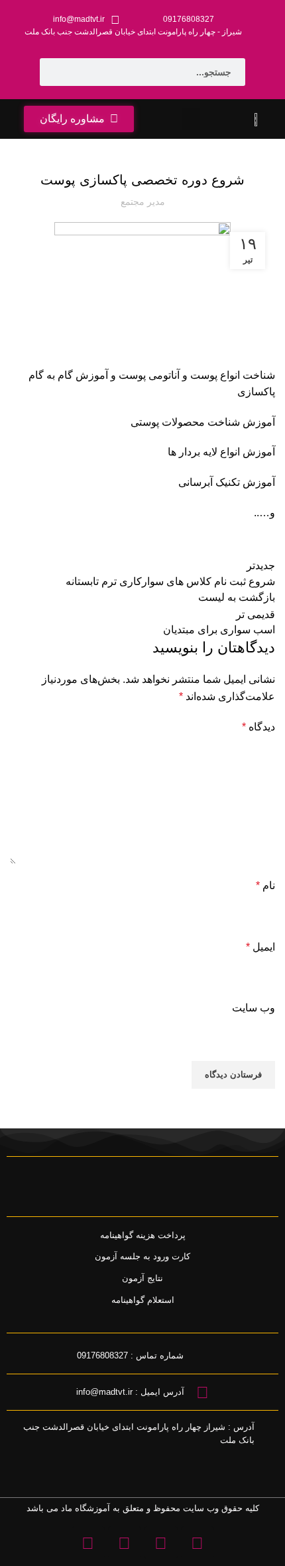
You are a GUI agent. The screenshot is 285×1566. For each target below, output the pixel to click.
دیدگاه (258, 726)
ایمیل (260, 947)
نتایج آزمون (142, 1278)
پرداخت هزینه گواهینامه (143, 1235)
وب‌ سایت (253, 1007)
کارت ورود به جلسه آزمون (142, 1256)
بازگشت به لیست (236, 597)
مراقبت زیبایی (111, 146)
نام (265, 885)
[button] (191, 119)
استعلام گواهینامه (142, 1300)
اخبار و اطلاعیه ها (169, 146)
